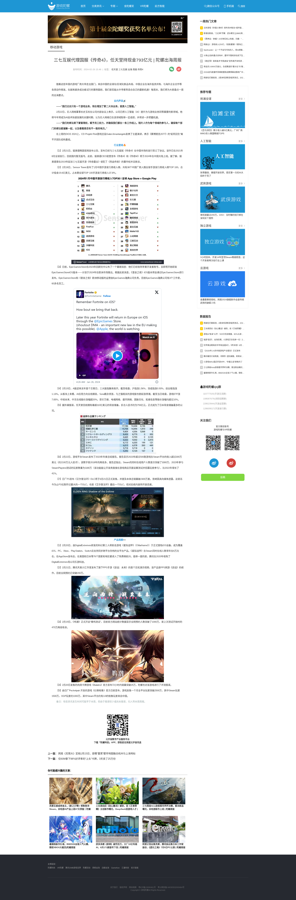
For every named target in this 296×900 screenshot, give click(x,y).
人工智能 (97, 15)
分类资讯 (97, 6)
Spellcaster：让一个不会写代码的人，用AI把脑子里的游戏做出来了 (224, 50)
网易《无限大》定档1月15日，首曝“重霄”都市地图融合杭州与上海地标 (92, 753)
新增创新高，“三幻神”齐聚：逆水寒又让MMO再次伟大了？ (224, 33)
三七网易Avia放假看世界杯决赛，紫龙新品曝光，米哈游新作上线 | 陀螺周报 (224, 367)
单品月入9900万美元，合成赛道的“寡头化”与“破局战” (224, 67)
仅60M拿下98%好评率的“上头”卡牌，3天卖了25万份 (82, 758)
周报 (135, 69)
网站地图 (132, 887)
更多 (240, 99)
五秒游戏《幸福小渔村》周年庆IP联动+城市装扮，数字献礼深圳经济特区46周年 (224, 28)
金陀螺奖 (129, 6)
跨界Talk (84, 23)
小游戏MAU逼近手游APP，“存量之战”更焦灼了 (223, 362)
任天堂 (114, 69)
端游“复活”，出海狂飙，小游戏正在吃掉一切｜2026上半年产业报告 (224, 340)
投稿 (222, 477)
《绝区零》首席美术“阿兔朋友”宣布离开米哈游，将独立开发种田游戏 (224, 61)
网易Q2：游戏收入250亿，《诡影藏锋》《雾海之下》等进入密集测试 (224, 44)
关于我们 (114, 887)
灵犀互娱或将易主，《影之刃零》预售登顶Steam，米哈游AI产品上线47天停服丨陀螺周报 (70, 809)
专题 (113, 6)
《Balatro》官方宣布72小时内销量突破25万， (114, 685)
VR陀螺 (144, 6)
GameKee (115, 868)
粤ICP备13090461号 (147, 887)
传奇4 (140, 69)
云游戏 (135, 15)
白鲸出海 (105, 868)
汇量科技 (125, 868)
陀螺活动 (86, 868)
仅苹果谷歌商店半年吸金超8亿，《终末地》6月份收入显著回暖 (224, 345)
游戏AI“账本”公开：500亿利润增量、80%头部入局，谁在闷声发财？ (224, 334)
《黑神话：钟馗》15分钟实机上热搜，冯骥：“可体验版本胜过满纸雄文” (224, 39)
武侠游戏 (110, 15)
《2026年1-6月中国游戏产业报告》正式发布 (222, 351)
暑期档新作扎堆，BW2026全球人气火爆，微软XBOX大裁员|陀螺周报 (224, 373)
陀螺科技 (51, 868)
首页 (83, 6)
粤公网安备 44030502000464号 (171, 887)
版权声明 (123, 887)
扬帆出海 (96, 868)
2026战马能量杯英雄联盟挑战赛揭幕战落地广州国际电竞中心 (224, 72)
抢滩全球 (84, 15)
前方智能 (160, 6)
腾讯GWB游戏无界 (73, 868)
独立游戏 (123, 15)
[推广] (117, 42)
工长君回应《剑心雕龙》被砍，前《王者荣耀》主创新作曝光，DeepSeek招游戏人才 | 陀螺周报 (117, 809)
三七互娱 (123, 69)
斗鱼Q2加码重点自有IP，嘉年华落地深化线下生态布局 (224, 55)
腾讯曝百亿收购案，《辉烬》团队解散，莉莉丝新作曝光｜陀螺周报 (224, 356)
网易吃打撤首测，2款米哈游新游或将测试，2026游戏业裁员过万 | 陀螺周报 (224, 78)
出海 (130, 69)
